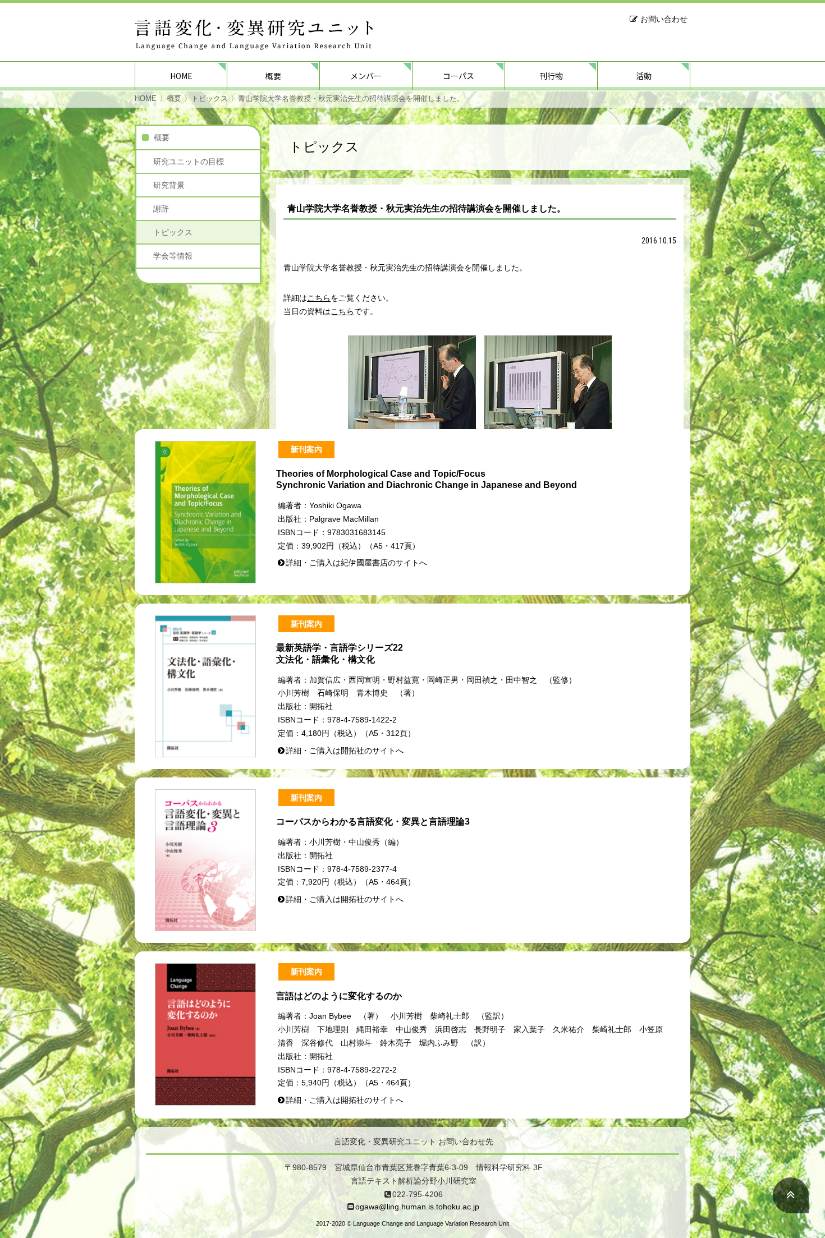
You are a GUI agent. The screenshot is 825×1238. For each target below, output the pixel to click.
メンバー (366, 75)
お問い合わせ (664, 19)
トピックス (209, 98)
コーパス (458, 75)
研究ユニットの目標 (188, 161)
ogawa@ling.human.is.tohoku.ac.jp (417, 1206)
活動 (644, 75)
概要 (273, 75)
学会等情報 (172, 255)
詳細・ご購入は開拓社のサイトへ (345, 750)
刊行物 (551, 75)
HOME (181, 75)
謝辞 (161, 208)
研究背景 (169, 185)
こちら (319, 297)
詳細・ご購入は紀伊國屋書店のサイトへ (356, 562)
